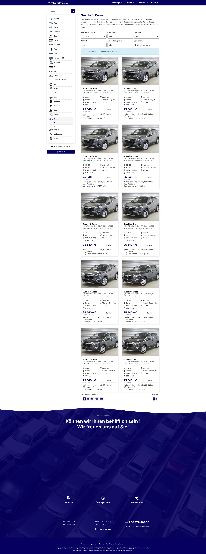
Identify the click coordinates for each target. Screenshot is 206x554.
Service (129, 3)
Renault (57, 106)
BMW (56, 27)
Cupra (56, 36)
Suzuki (56, 119)
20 (88, 399)
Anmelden (84, 544)
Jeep (56, 67)
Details (108, 109)
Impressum (93, 544)
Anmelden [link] (61, 152)
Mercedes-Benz (60, 80)
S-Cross (55, 123)
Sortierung (138, 41)
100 (96, 399)
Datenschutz (103, 544)
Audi (55, 23)
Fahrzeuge (115, 3)
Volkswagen (58, 134)
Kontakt (154, 3)
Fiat (55, 49)
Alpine (56, 19)
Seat (55, 110)
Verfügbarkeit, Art (88, 32)
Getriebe (137, 32)
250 (101, 399)
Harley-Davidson (60, 58)
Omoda (56, 93)
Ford (55, 53)
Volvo (56, 138)
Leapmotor (58, 75)
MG (55, 84)
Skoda (56, 114)
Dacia (56, 40)
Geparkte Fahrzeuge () (61, 146)
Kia (55, 71)
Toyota (56, 130)
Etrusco (57, 45)
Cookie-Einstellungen (116, 544)
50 (92, 399)
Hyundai (57, 62)
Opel (55, 97)
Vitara (54, 126)
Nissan (56, 88)
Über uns (141, 3)
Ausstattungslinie (114, 41)
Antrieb (84, 41)
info (82, 10)
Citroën (57, 32)
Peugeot (57, 101)
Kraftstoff (111, 32)
